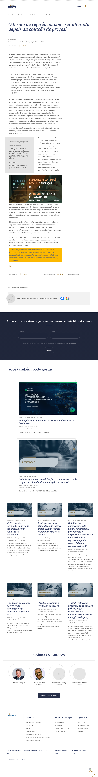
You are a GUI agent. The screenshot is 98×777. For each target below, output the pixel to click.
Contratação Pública (15, 146)
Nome (22, 331)
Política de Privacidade (33, 734)
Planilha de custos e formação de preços (18, 166)
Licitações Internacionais (32, 417)
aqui (46, 255)
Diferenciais (80, 731)
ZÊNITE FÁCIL (50, 250)
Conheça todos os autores (49, 695)
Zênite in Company (82, 728)
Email (53, 331)
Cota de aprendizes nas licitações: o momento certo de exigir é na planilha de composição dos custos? (48, 481)
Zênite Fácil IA (59, 722)
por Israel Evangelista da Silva (27, 487)
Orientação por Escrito (62, 728)
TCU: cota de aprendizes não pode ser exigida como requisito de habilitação (18, 529)
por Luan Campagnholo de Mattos (16, 540)
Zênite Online (81, 722)
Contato (28, 728)
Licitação (21, 417)
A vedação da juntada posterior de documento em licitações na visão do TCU (19, 608)
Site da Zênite (30, 725)
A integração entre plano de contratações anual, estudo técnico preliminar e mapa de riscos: (19, 153)
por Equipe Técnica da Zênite (37, 42)
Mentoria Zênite (60, 731)
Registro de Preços (86, 600)
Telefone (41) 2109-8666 (60, 752)
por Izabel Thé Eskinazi (44, 540)
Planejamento (12, 39)
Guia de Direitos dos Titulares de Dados (38, 737)
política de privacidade (67, 343)
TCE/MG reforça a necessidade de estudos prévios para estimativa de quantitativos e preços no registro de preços (80, 610)
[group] (18, 675)
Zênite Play (58, 725)
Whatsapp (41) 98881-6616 (79, 752)
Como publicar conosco (33, 722)
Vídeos (41, 417)
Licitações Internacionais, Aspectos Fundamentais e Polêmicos (46, 422)
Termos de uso (30, 731)
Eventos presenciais (83, 725)
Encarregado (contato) (33, 740)
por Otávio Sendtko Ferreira (14, 620)
